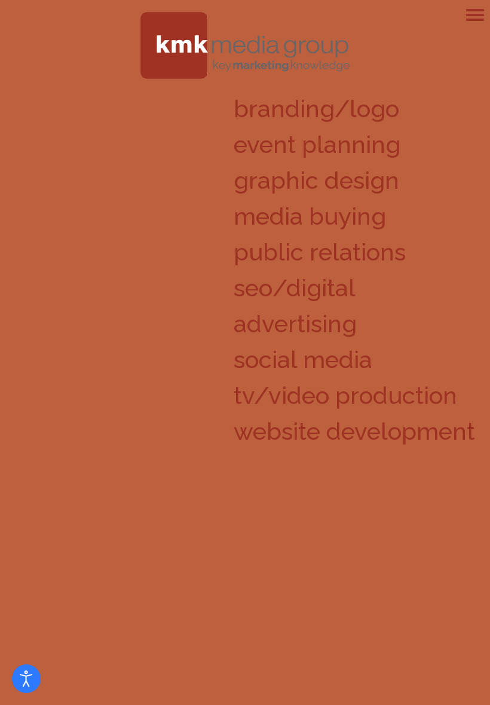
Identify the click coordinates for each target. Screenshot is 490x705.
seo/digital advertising (295, 306)
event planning (317, 144)
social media (303, 359)
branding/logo (316, 108)
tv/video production (345, 395)
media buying (310, 216)
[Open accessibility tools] (26, 678)
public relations (320, 252)
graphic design (316, 180)
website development (354, 431)
